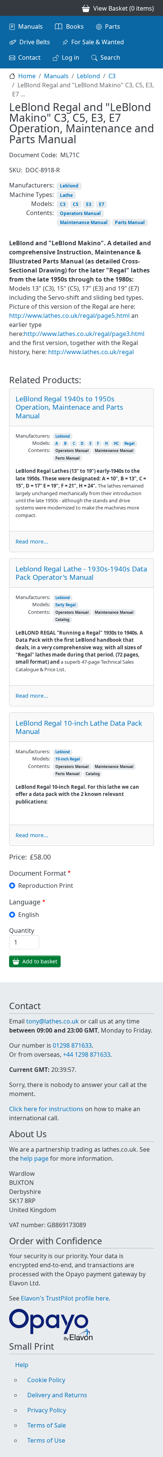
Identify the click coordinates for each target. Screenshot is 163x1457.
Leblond (88, 76)
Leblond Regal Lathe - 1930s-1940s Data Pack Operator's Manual (81, 573)
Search (110, 57)
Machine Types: (31, 194)
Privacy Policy (46, 1410)
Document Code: (33, 155)
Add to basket (39, 961)
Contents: (40, 213)
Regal (129, 443)
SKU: (15, 170)
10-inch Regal (67, 759)
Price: (18, 856)
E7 (101, 204)
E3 (88, 204)
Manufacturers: (31, 185)
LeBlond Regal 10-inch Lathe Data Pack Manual (79, 727)
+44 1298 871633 (86, 1054)
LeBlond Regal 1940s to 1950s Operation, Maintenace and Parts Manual (69, 407)
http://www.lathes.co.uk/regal (91, 352)
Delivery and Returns (57, 1395)
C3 (112, 76)
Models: (42, 204)
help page (34, 1158)
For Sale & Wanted (97, 42)
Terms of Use (46, 1440)
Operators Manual (80, 213)
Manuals (30, 26)
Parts (112, 26)
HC (116, 443)
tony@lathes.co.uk (52, 1021)
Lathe (66, 195)
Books (75, 26)
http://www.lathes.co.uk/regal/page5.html (69, 315)
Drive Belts (34, 42)
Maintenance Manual (84, 222)
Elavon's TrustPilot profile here (65, 1298)
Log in (70, 57)
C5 (75, 204)
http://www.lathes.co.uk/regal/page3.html (84, 334)
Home (27, 76)
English (28, 914)
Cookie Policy (46, 1380)
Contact (29, 57)
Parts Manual (130, 222)
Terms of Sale (46, 1425)
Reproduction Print (45, 885)
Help (21, 1365)
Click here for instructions (46, 1109)
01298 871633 (72, 1045)
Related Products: (45, 380)
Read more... (32, 541)
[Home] (12, 7)
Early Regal (65, 604)
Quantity (21, 930)
